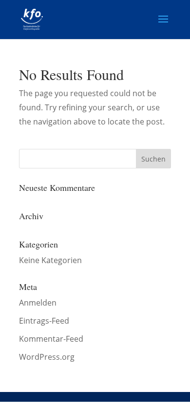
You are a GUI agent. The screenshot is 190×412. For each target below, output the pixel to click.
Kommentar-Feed (51, 338)
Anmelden (38, 302)
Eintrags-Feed (44, 320)
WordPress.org (47, 356)
